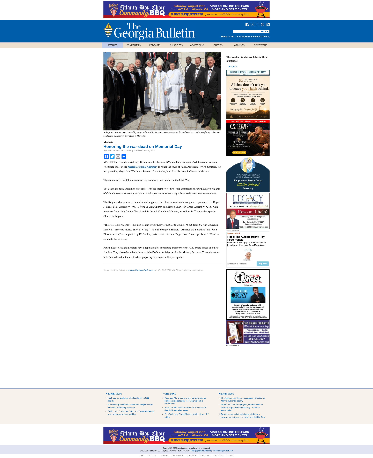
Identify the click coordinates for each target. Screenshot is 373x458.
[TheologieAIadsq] (248, 118)
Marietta (108, 142)
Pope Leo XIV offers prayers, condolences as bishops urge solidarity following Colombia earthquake (185, 401)
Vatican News (226, 393)
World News (169, 393)
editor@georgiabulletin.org (201, 451)
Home (141, 456)
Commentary (133, 45)
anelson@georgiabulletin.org (141, 269)
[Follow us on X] (252, 24)
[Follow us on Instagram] (257, 24)
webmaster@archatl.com (223, 451)
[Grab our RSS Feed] (268, 24)
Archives (239, 45)
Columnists (177, 456)
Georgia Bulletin (149, 31)
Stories (112, 45)
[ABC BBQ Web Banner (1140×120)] (186, 17)
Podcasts (154, 45)
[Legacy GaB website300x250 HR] (248, 228)
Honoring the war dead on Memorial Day (142, 146)
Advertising (197, 45)
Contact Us (260, 45)
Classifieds (176, 45)
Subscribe (205, 456)
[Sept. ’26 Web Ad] (248, 191)
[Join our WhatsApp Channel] (262, 24)
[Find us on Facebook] (247, 24)
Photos (218, 45)
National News (114, 393)
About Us (151, 456)
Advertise (218, 456)
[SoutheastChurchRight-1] (248, 343)
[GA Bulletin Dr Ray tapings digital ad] (248, 319)
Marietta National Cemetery (142, 166)
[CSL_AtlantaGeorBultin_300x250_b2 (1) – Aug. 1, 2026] (248, 155)
